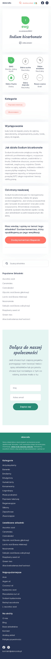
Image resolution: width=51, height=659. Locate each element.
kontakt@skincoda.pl (12, 651)
